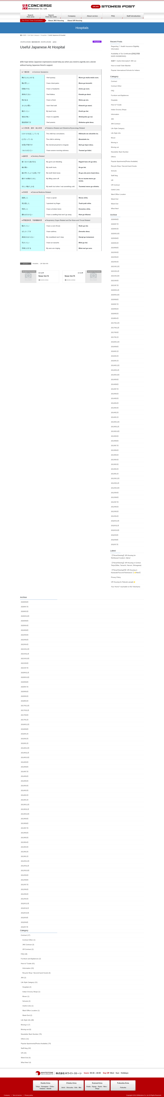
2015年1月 (115, 361)
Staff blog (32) (26, 1048)
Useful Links (115, 189)
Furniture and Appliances (120, 95)
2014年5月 (115, 398)
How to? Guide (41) (28, 963)
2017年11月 (115, 328)
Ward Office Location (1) (31, 1010)
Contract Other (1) (28, 940)
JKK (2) (23, 977)
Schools (114, 171)
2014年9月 (115, 379)
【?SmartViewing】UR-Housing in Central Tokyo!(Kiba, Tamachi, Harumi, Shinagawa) (126, 564)
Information (115, 114)
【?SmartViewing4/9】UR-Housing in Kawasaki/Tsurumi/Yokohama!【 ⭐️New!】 (126, 571)
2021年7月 (115, 285)
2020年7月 (115, 304)
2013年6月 (115, 450)
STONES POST (118, 7)
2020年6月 (115, 309)
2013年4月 (115, 460)
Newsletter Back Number (120, 152)
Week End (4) (26, 1058)
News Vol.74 (43, 276)
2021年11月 (115, 271)
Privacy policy (29, 1095)
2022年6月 (115, 257)
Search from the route (51, 16)
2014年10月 (115, 375)
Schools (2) (26, 1001)
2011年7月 (114, 544)
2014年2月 (115, 412)
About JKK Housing (56, 20)
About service (92, 16)
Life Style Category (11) (29, 982)
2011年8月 (114, 540)
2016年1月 (115, 351)
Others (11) (25, 1039)
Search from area (30, 16)
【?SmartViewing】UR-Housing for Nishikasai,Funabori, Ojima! (123, 556)
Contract (114, 81)
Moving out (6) (26, 1029)
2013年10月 (115, 431)
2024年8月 (115, 248)
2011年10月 (115, 530)
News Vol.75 (70, 276)
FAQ (113, 16)
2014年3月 (115, 408)
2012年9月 (115, 493)
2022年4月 (115, 262)
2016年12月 (115, 342)
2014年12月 (115, 365)
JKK (112, 119)
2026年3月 (115, 229)
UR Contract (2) (28, 949)
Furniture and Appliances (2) (31, 959)
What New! (115, 208)
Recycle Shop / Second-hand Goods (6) (36, 973)
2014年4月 (115, 403)
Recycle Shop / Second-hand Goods (124, 166)
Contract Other (116, 86)
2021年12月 (115, 266)
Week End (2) (27, 1015)
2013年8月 (115, 441)
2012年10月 (115, 488)
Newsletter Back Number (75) (31, 1034)
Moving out (115, 147)
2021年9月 (115, 280)
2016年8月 (115, 346)
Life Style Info (44, 263)
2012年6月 (115, 507)
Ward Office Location (118, 194)
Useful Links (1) (27, 1006)
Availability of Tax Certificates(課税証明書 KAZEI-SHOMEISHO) (126, 55)
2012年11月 (115, 483)
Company (71, 16)
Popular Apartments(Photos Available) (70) (36, 1043)
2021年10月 (115, 276)
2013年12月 (115, 422)
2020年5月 (115, 313)
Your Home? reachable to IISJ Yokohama (125, 587)
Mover (113, 138)
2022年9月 (115, 252)
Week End (114, 199)
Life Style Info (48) (27, 1020)
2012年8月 (115, 497)
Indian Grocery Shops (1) (31, 992)
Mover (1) (25, 996)
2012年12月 (115, 478)
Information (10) (28, 968)
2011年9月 (114, 535)
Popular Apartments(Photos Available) (124, 161)
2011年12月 (115, 521)
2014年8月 (115, 384)
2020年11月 (115, 290)
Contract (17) (25, 935)
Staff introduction (133, 16)
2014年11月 (115, 370)
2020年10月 (115, 295)
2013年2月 (115, 469)
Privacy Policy (116, 577)
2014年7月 (115, 389)
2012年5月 (115, 511)
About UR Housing (74, 20)
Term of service (17, 1095)
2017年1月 (115, 337)
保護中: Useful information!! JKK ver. (124, 61)
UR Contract (115, 185)
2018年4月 (115, 318)
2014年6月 (115, 394)
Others (113, 157)
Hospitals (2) (26, 987)
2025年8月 (115, 238)
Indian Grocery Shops (118, 109)
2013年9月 (115, 436)
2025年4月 (115, 243)
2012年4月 (115, 516)
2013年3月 (115, 464)
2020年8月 (115, 299)
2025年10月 (115, 233)
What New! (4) (26, 1062)
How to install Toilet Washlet (121, 65)
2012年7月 (115, 502)
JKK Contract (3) (28, 944)
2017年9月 (115, 332)
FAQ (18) (24, 954)
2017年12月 (115, 323)
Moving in (114, 142)
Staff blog (114, 175)
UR (112, 180)
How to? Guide (116, 105)
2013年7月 (115, 445)
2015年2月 (115, 356)
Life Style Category (117, 128)
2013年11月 (115, 427)
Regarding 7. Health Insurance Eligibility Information (125, 47)
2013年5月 (115, 455)
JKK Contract (115, 124)
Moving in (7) (25, 1025)
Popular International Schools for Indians (125, 70)
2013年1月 (115, 474)
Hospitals (97, 42)
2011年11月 (115, 525)
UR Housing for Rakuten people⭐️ (123, 582)
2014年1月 (115, 417)
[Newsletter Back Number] (28, 275)
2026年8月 (115, 219)
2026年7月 (115, 224)
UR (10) (23, 1053)
